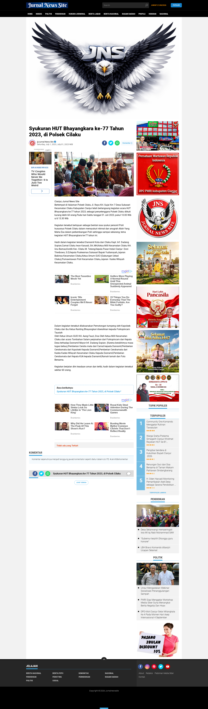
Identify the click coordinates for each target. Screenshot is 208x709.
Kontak (142, 677)
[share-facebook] (104, 143)
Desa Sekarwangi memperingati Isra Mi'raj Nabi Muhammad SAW (157, 531)
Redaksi (149, 673)
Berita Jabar (94, 14)
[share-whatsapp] (117, 143)
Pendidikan (60, 14)
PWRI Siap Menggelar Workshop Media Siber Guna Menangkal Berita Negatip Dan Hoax (157, 602)
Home (30, 14)
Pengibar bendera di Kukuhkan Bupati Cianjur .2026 (158, 453)
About (141, 673)
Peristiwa (57, 677)
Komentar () (127, 143)
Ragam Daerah (128, 14)
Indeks (39, 14)
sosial (55, 680)
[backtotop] (104, 660)
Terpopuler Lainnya (158, 493)
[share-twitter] (110, 143)
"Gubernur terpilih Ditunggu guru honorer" (157, 540)
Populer (176, 5)
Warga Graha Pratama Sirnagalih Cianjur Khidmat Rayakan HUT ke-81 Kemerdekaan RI (159, 439)
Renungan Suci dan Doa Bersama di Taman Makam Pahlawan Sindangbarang (160, 467)
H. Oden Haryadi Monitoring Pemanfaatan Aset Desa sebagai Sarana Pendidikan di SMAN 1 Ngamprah (161, 481)
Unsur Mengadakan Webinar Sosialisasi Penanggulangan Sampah (155, 591)
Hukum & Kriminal (77, 14)
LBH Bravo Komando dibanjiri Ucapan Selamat (155, 549)
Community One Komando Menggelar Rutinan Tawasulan (159, 424)
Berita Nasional (111, 14)
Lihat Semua (81, 482)
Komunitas (84, 673)
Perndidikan (84, 677)
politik (48, 14)
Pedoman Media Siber (164, 673)
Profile (142, 14)
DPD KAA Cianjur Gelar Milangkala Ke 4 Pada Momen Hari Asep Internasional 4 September (158, 614)
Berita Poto (57, 673)
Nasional (164, 14)
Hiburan (152, 14)
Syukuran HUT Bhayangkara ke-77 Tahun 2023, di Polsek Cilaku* (89, 391)
